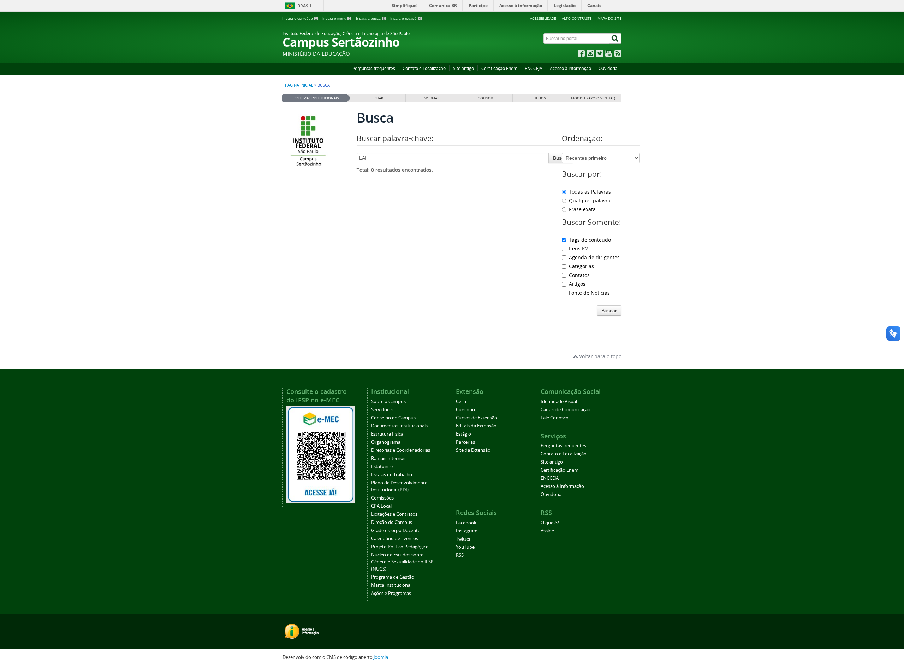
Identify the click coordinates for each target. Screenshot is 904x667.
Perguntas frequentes (373, 68)
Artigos (577, 284)
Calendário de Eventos (394, 539)
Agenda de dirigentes (594, 257)
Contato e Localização (424, 68)
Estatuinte (382, 467)
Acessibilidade (543, 18)
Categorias (581, 266)
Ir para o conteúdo (299, 18)
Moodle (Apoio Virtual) (593, 98)
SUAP (379, 98)
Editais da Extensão (476, 426)
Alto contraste (577, 18)
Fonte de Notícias (589, 292)
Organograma (385, 442)
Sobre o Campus (388, 402)
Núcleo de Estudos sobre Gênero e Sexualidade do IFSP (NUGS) (402, 562)
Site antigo (463, 68)
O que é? (550, 523)
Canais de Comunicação (565, 410)
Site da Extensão (473, 450)
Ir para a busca (370, 18)
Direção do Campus (391, 522)
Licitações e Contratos (394, 514)
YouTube (465, 547)
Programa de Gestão (392, 577)
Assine (547, 531)
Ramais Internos (388, 458)
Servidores (382, 410)
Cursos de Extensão (476, 418)
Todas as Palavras (590, 191)
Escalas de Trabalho (391, 475)
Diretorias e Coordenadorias (400, 450)
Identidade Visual (559, 402)
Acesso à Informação (570, 68)
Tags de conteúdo (590, 239)
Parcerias (465, 442)
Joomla (381, 657)
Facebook (466, 523)
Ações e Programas (391, 593)
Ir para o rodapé (405, 18)
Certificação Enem (499, 68)
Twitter (463, 539)
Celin (461, 402)
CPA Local (381, 506)
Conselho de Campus (393, 418)
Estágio (463, 434)
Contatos (579, 275)
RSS (460, 555)
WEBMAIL (432, 98)
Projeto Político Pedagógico (400, 547)
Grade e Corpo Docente (395, 530)
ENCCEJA (533, 68)
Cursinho (465, 410)
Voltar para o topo (600, 356)
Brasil (304, 6)
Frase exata (582, 209)
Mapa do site (609, 18)
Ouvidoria (608, 68)
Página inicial (299, 85)
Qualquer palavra (590, 200)
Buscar (561, 158)
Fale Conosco (555, 418)
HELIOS (540, 98)
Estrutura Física (387, 434)
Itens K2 (578, 248)
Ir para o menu (336, 18)
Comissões (382, 498)
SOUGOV (485, 98)
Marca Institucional (391, 585)
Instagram (466, 531)
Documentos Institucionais (399, 426)
